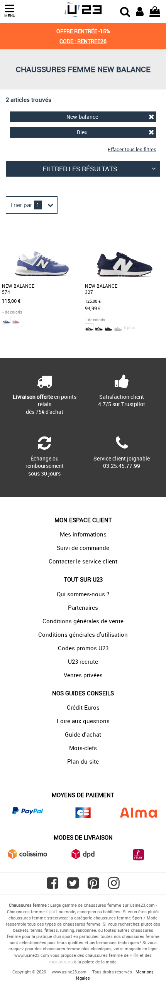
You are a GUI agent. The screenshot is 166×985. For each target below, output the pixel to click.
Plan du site (83, 761)
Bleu (82, 132)
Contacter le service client (83, 561)
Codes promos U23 (83, 648)
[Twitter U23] (73, 885)
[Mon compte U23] (140, 10)
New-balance (82, 116)
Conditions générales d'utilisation (83, 634)
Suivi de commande (83, 548)
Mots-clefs (83, 748)
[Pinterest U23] (93, 885)
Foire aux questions (83, 721)
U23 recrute (83, 661)
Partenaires (83, 607)
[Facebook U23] (52, 885)
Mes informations (83, 534)
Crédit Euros (83, 707)
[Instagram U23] (114, 885)
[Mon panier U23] (154, 11)
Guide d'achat (83, 734)
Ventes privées (83, 675)
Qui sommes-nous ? (83, 594)
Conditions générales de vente (83, 621)
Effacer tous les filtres (132, 149)
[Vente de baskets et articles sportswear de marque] (82, 10)
